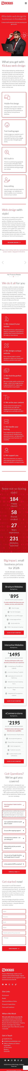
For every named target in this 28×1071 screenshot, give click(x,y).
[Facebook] (3, 985)
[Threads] (13, 985)
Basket (4, 998)
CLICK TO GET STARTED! (14, 632)
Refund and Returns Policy (9, 1001)
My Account (5, 995)
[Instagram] (10, 985)
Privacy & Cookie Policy (8, 1004)
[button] (25, 262)
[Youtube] (6, 985)
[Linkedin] (15, 1061)
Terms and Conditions (8, 1007)
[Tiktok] (16, 985)
